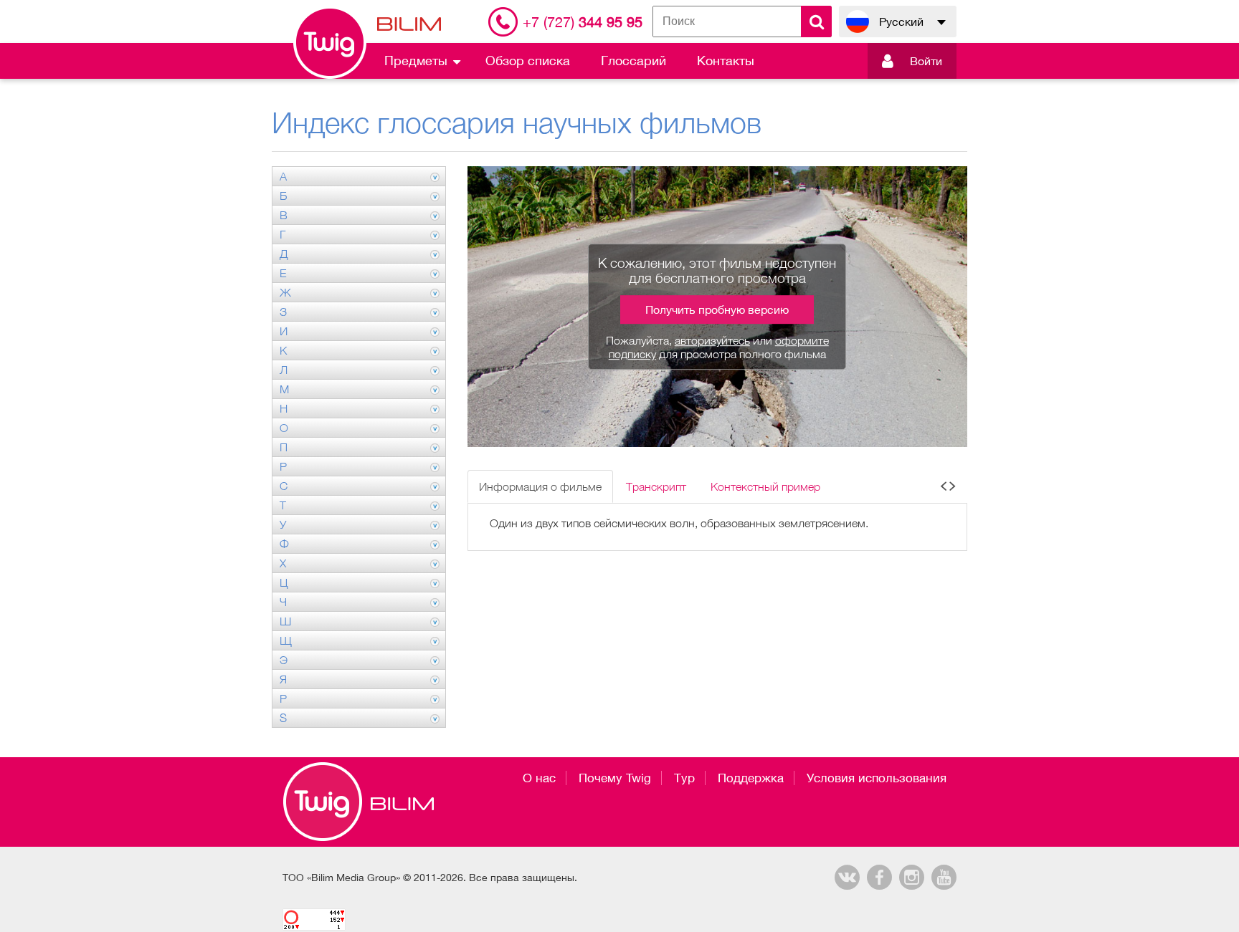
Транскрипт (656, 486)
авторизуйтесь (712, 340)
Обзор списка (527, 60)
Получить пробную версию (717, 309)
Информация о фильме (540, 486)
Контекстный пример (765, 486)
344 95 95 (582, 22)
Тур (684, 778)
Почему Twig (615, 778)
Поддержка (751, 778)
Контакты (725, 60)
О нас (539, 778)
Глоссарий (633, 60)
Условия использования (876, 778)
